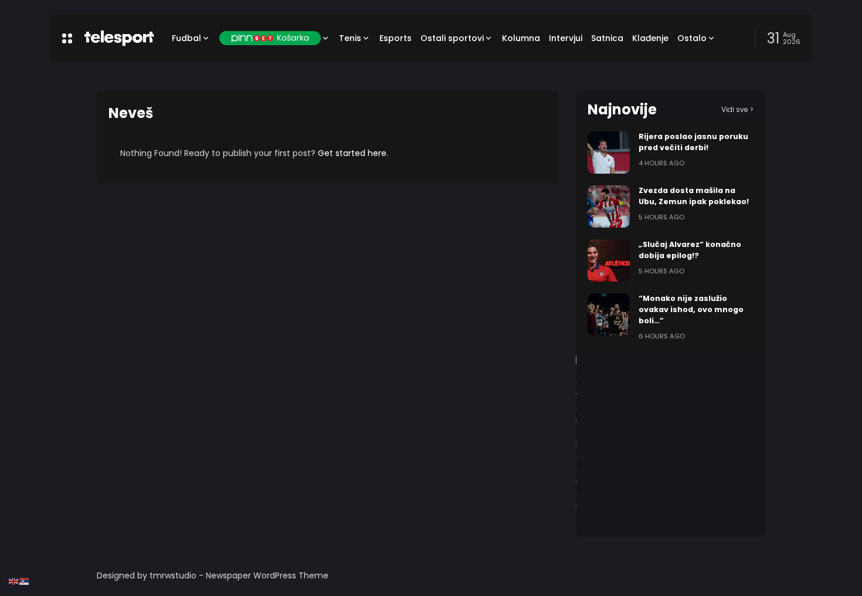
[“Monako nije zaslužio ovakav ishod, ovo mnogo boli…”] (609, 314)
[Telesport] (119, 38)
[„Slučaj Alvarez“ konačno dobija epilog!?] (609, 260)
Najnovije (622, 109)
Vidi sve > (737, 109)
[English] (14, 581)
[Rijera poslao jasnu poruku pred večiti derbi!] (609, 152)
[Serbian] (24, 581)
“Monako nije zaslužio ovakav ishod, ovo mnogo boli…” (691, 309)
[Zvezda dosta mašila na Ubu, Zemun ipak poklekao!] (609, 206)
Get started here (352, 153)
